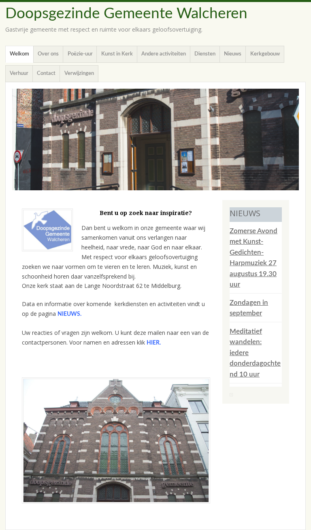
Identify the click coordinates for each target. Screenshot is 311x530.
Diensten (204, 54)
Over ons (48, 54)
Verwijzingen (79, 73)
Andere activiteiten (163, 54)
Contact (46, 73)
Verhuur (19, 73)
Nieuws (232, 54)
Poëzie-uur (80, 54)
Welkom (19, 54)
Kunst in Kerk (117, 54)
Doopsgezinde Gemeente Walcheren (126, 13)
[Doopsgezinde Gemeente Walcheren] (155, 139)
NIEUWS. (69, 314)
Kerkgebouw (265, 54)
